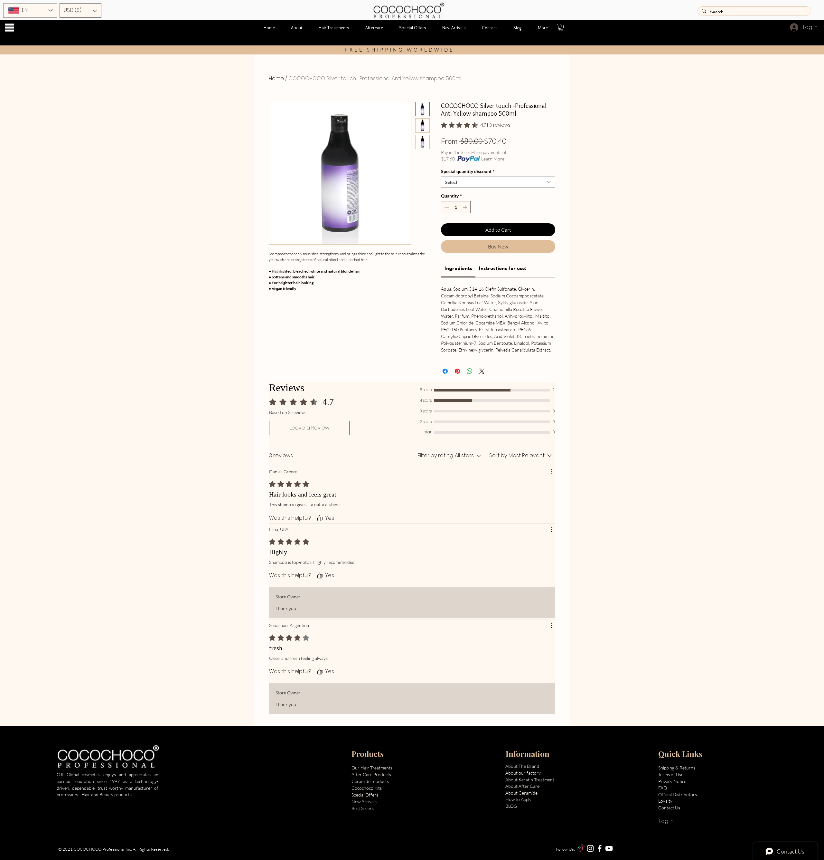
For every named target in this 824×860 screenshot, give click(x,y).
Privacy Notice (672, 781)
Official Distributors (677, 794)
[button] (9, 27)
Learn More (492, 158)
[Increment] (466, 207)
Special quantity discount (468, 171)
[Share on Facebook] (445, 371)
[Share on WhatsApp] (469, 371)
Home (276, 78)
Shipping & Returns (677, 767)
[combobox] (498, 182)
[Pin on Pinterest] (457, 371)
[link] (475, 125)
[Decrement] (446, 207)
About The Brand (522, 766)
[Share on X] (482, 371)
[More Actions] (551, 472)
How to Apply (518, 799)
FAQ (662, 787)
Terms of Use (670, 774)
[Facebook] (599, 848)
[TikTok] (580, 848)
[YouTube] (608, 848)
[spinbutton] (456, 207)
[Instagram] (590, 848)
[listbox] (80, 10)
